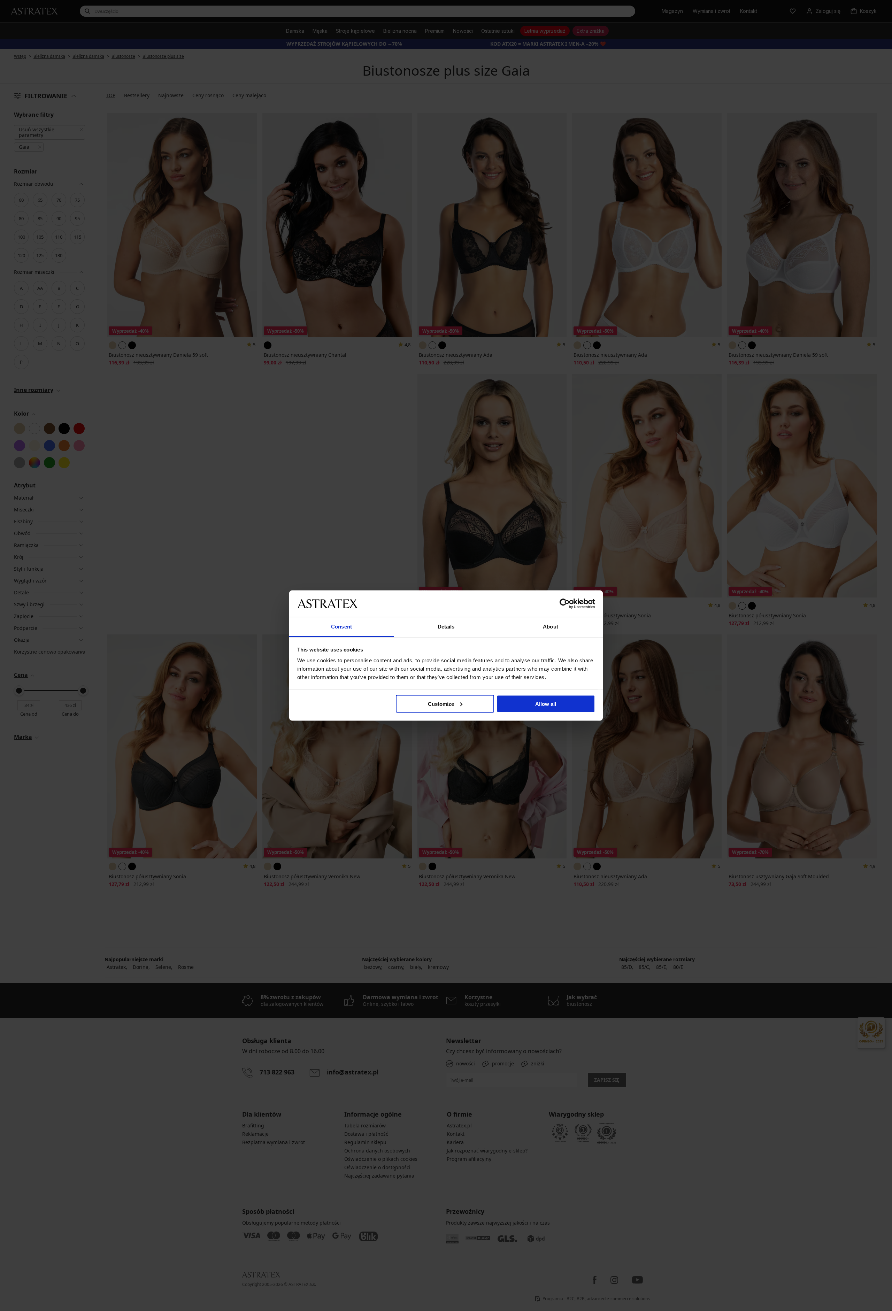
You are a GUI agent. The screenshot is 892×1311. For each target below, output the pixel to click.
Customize (441, 704)
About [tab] (550, 627)
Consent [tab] (341, 627)
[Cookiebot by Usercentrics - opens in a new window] (564, 603)
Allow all (545, 704)
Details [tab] (446, 627)
